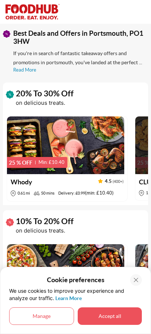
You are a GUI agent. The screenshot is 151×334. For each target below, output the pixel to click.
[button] (67, 158)
